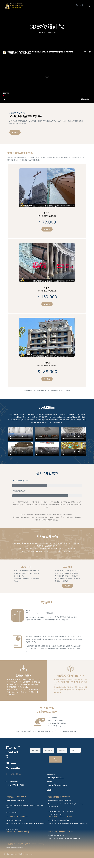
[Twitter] (12, 774)
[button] (89, 5)
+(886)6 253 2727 (55, 777)
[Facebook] (7, 774)
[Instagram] (82, 5)
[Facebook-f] (76, 5)
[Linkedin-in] (80, 5)
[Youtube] (17, 774)
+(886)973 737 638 (15, 784)
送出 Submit (55, 759)
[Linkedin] (19, 774)
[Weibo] (78, 5)
